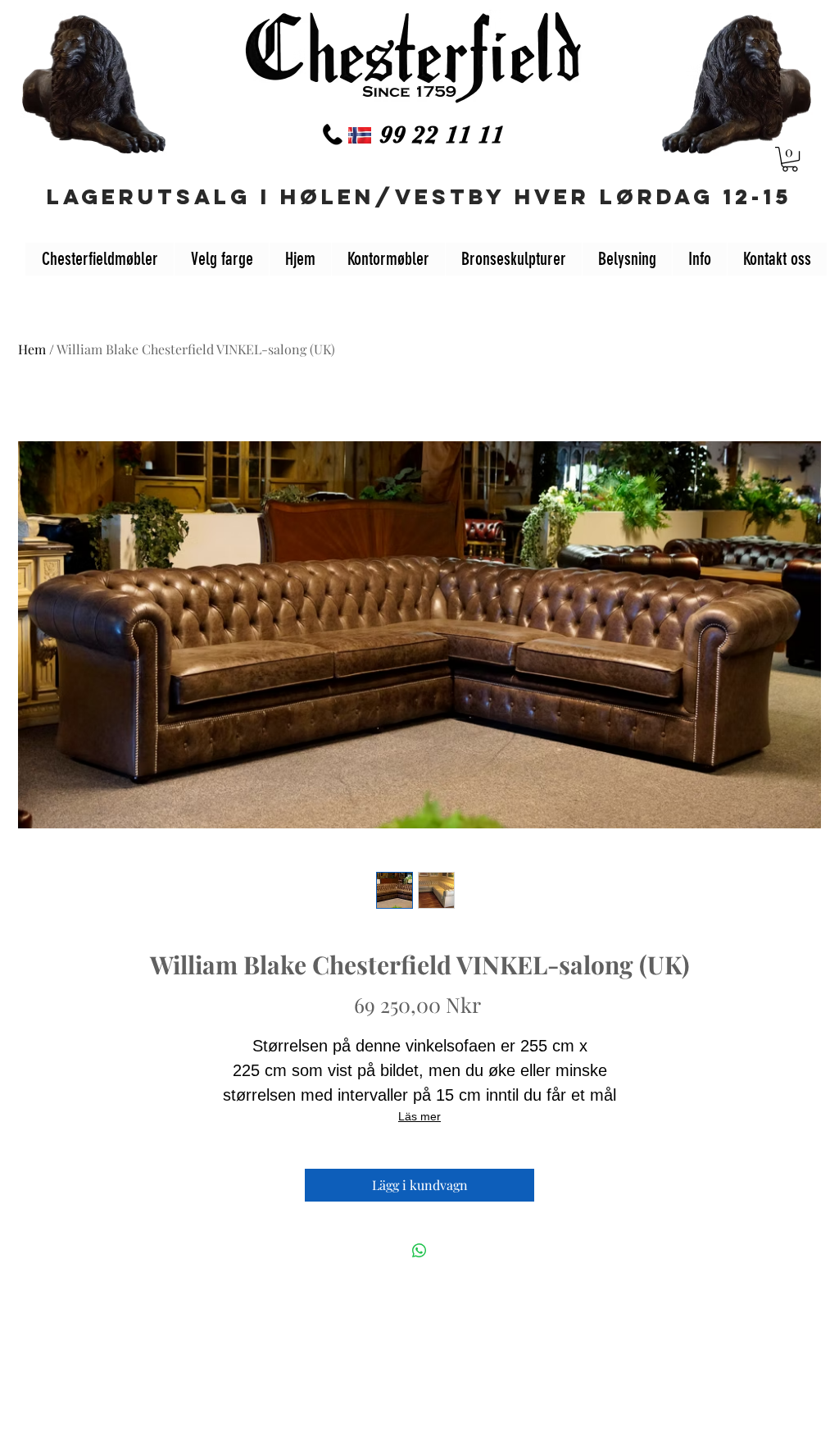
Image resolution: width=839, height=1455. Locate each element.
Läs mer (419, 1116)
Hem (32, 349)
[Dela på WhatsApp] (419, 1251)
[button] (790, 159)
